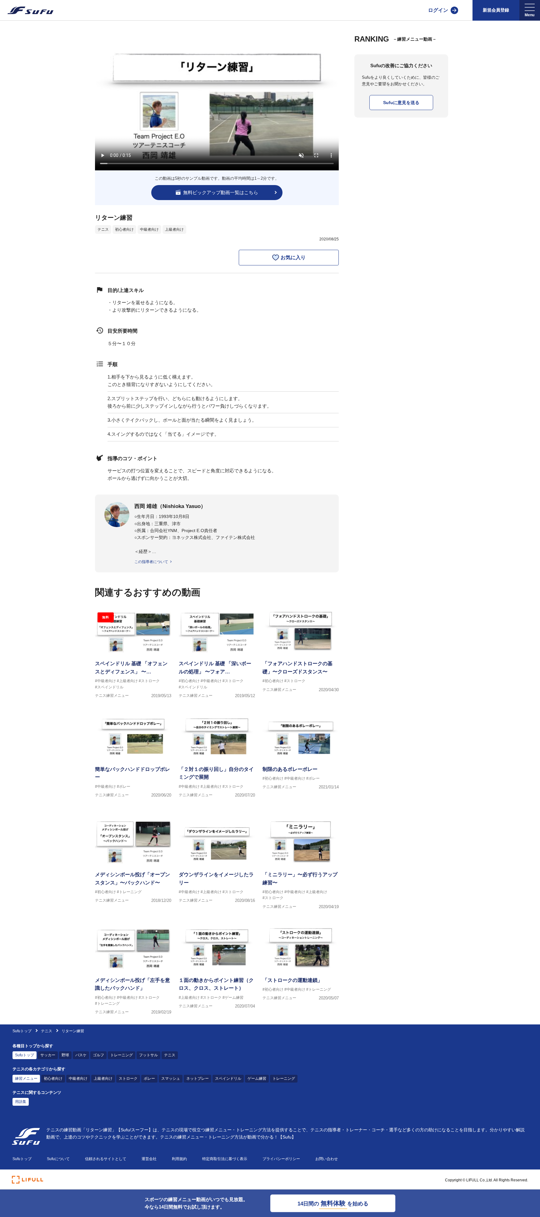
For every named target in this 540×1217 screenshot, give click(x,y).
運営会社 (149, 1159)
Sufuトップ (22, 1031)
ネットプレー (197, 1078)
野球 (65, 1055)
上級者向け (174, 229)
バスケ (81, 1055)
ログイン (438, 10)
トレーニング (121, 1055)
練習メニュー (26, 1078)
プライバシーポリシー (281, 1159)
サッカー (47, 1055)
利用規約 (179, 1159)
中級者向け (149, 229)
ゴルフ (98, 1055)
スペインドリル (228, 1078)
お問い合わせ (326, 1159)
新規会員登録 (496, 10)
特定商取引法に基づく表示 (224, 1159)
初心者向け (124, 229)
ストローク (128, 1078)
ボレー (149, 1078)
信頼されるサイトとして (105, 1159)
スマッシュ (170, 1078)
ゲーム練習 (257, 1078)
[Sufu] (26, 10)
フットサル (148, 1055)
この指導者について (151, 562)
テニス (103, 229)
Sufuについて (58, 1159)
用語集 (20, 1101)
